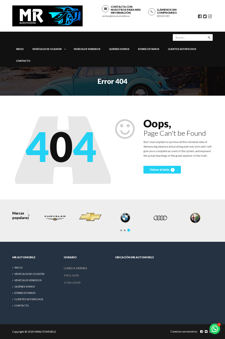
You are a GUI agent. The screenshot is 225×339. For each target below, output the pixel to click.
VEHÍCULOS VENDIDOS (87, 49)
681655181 (163, 15)
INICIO (20, 49)
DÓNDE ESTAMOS (148, 49)
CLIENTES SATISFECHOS (182, 49)
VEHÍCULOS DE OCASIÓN (47, 49)
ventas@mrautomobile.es (116, 15)
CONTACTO (23, 60)
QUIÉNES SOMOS (119, 49)
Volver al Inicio (160, 169)
